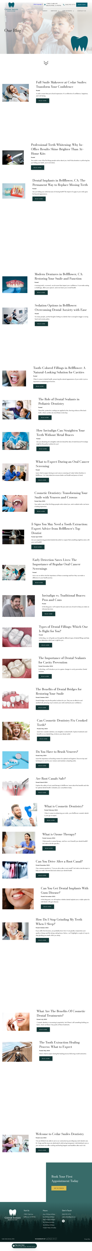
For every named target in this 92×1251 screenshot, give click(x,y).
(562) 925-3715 (66, 1214)
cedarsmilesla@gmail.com (68, 1217)
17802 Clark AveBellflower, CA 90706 (29, 1215)
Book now (82, 4)
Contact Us (81, 11)
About (45, 11)
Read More (43, 100)
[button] (54, 11)
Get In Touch (59, 1188)
